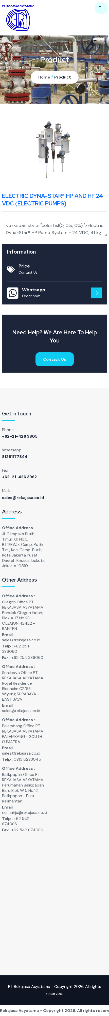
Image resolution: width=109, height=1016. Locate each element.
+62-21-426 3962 (19, 477)
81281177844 (14, 456)
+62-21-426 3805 (20, 436)
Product (62, 77)
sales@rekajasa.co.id (23, 497)
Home (44, 77)
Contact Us (54, 359)
